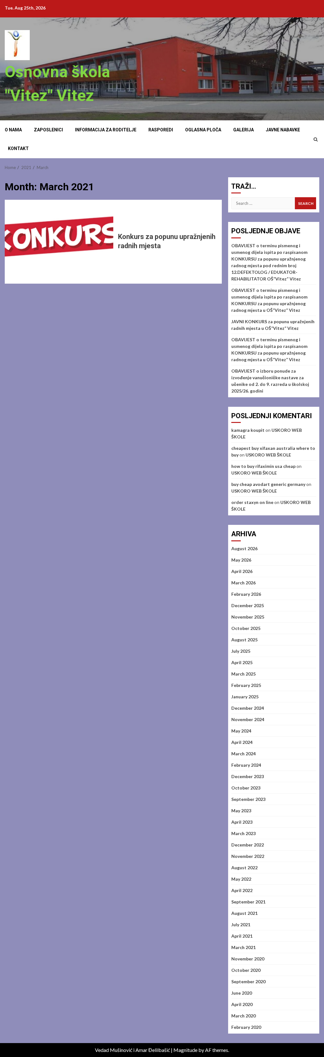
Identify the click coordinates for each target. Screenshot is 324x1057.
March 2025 (243, 673)
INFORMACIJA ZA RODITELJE (105, 129)
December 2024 (247, 708)
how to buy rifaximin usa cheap (263, 466)
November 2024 (247, 719)
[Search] (315, 139)
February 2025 (246, 685)
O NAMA (13, 129)
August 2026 (244, 548)
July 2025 (240, 651)
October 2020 (245, 970)
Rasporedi (160, 129)
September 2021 (248, 901)
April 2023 (241, 822)
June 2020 (241, 993)
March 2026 (243, 582)
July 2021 (240, 924)
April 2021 (241, 936)
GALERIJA (243, 129)
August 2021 (244, 913)
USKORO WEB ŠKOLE (268, 454)
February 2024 (246, 765)
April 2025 (241, 662)
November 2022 (247, 856)
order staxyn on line (252, 502)
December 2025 (247, 605)
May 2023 (241, 810)
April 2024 (241, 742)
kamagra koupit (248, 430)
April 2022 (241, 890)
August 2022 (244, 867)
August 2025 (244, 639)
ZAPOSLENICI (48, 129)
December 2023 (247, 776)
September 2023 (248, 799)
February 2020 (246, 1027)
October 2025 (245, 628)
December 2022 (247, 844)
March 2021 (243, 947)
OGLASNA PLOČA (203, 129)
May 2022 (241, 879)
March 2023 (243, 833)
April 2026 (241, 571)
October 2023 (245, 787)
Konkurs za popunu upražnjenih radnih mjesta (59, 242)
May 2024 (241, 730)
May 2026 (241, 560)
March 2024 (243, 753)
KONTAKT (18, 148)
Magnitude (185, 1050)
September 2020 (248, 981)
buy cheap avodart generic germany (268, 484)
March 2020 (243, 1015)
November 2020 (247, 958)
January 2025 (245, 696)
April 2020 (241, 1004)
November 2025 (247, 617)
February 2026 (246, 594)
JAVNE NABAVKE (283, 129)
